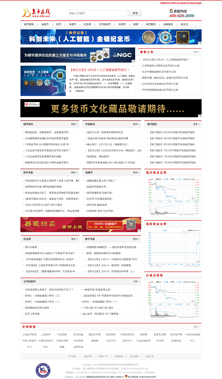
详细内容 (79, 91)
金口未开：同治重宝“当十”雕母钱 (100, 314)
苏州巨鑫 (78, 334)
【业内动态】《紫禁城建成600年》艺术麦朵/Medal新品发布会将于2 (61, 271)
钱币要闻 (29, 24)
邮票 (136, 24)
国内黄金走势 (156, 172)
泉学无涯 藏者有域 (97, 205)
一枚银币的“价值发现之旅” (96, 289)
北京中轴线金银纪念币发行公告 (159, 71)
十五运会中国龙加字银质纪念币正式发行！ (48, 150)
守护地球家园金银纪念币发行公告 (160, 90)
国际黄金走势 (156, 223)
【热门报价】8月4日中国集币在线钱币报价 (172, 138)
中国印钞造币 (46, 340)
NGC (192, 340)
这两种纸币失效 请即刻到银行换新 (43, 186)
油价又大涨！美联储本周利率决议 (105, 132)
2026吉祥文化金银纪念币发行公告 (160, 84)
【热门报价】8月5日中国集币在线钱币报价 (172, 132)
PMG (45, 347)
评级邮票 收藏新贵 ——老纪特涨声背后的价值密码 (114, 247)
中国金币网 (62, 340)
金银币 (45, 24)
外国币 (122, 24)
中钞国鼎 (78, 340)
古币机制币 (105, 24)
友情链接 (29, 326)
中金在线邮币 (143, 340)
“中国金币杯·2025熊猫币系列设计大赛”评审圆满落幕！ (54, 144)
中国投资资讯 (127, 334)
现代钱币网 (176, 334)
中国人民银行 (29, 340)
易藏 (62, 347)
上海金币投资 (29, 334)
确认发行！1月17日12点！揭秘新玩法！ (108, 144)
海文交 (184, 24)
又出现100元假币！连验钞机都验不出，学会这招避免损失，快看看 (60, 211)
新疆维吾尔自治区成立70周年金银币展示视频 (49, 162)
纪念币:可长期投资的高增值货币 (104, 199)
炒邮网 (143, 334)
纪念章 (87, 24)
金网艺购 (78, 347)
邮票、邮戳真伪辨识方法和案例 (104, 253)
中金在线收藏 (192, 334)
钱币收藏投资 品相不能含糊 (101, 192)
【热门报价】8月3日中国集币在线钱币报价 (172, 144)
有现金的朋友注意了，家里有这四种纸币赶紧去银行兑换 (55, 192)
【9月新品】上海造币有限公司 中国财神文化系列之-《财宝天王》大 (61, 265)
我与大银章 (31, 247)
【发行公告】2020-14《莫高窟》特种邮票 (109, 265)
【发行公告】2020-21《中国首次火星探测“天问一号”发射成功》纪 (122, 259)
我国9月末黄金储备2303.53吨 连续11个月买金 (111, 162)
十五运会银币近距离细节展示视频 (43, 156)
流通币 (72, 24)
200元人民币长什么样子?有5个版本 (43, 205)
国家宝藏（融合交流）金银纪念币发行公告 (165, 77)
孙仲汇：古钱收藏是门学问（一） (100, 301)
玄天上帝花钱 (32, 314)
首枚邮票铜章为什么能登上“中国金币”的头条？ (50, 253)
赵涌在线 (176, 340)
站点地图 (134, 356)
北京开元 (111, 340)
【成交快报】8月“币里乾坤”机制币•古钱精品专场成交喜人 (113, 295)
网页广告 (103, 356)
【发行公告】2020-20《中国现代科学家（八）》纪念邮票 (117, 271)
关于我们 (72, 356)
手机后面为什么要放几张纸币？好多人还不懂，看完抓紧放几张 (59, 180)
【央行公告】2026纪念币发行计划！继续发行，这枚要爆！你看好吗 (123, 150)
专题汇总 (149, 356)
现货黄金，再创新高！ (99, 156)
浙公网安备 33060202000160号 (142, 377)
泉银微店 (168, 24)
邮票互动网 (160, 334)
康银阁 (94, 340)
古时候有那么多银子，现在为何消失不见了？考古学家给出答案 (59, 289)
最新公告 (147, 51)
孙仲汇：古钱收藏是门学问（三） (43, 295)
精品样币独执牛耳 (96, 186)
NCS (29, 347)
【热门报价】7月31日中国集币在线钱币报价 (172, 150)
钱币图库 (151, 24)
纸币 (58, 24)
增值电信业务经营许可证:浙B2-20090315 (105, 377)
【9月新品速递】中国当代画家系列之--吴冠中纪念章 (53, 259)
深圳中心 (127, 340)
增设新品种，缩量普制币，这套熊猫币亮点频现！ (51, 132)
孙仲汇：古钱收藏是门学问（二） (43, 301)
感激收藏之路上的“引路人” (101, 180)
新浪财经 (111, 334)
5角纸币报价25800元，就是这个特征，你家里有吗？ (52, 199)
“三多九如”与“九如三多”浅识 (97, 307)
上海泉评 (46, 334)
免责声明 (88, 356)
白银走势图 (155, 275)
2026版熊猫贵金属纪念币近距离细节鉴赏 (46, 138)
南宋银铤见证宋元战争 (37, 307)
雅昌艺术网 (95, 334)
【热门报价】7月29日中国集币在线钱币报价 (172, 162)
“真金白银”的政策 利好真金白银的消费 (107, 138)
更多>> (197, 52)
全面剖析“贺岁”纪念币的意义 (102, 211)
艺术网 (160, 340)
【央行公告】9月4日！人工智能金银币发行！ (99, 69)
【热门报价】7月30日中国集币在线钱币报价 (172, 156)
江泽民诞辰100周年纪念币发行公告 (161, 65)
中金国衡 (62, 334)
